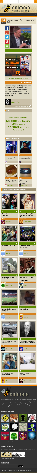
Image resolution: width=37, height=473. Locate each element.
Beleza (3, 378)
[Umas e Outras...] (23, 430)
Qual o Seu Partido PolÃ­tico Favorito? (27, 246)
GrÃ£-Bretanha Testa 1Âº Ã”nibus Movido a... (9, 278)
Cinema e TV (23, 282)
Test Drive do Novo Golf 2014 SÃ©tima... (9, 342)
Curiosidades (23, 218)
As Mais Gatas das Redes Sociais (7, 373)
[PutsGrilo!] (32, 430)
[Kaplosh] (14, 421)
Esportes (4, 314)
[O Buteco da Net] (5, 439)
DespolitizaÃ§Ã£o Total (9, 245)
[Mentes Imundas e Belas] (14, 430)
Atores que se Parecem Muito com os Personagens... (27, 279)
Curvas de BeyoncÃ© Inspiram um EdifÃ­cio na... (26, 215)
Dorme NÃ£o (24, 309)
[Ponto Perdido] (23, 421)
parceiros (12, 441)
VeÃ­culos (4, 346)
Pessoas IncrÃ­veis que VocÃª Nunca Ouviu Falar (27, 342)
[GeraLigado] (5, 430)
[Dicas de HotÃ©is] (32, 421)
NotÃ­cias (4, 250)
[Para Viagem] (5, 421)
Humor (3, 218)
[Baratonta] (23, 439)
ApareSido (15, 102)
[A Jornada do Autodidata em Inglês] (18, 75)
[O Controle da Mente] (32, 439)
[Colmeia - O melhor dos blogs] (7, 12)
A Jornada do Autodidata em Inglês (18, 78)
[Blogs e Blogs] (14, 439)
